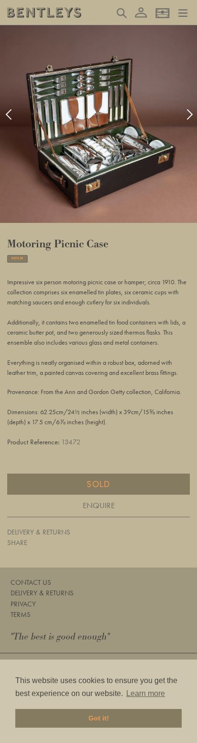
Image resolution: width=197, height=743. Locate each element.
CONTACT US (31, 582)
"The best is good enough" (60, 637)
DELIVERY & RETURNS (38, 532)
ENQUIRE (99, 505)
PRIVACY (23, 604)
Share (17, 542)
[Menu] (183, 12)
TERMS (21, 614)
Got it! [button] (98, 718)
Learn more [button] (145, 693)
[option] (98, 124)
